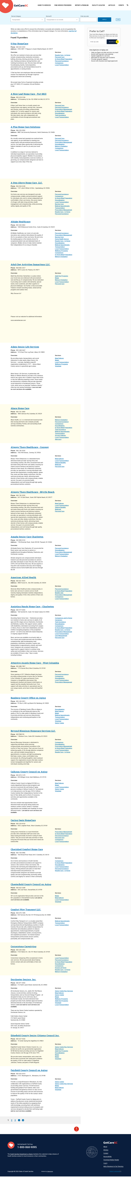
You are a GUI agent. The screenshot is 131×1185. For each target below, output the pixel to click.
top (76, 1130)
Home (14, 5)
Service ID (49, 16)
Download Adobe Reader (111, 1160)
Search (112, 41)
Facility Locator (98, 5)
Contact (105, 1153)
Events (121, 5)
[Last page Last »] (23, 1120)
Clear (118, 19)
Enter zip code (85, 16)
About (105, 1147)
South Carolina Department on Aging (21, 1154)
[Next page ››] (19, 1120)
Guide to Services (44, 5)
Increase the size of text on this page (127, 5)
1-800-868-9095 (27, 1147)
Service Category (16, 16)
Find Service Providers (62, 5)
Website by (47, 1171)
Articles (111, 5)
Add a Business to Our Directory (113, 1166)
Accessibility (107, 1156)
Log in (105, 1163)
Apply (104, 19)
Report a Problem (81, 5)
